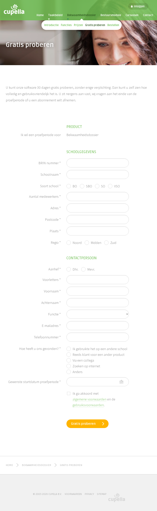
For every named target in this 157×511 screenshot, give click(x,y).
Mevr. (91, 269)
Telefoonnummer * (47, 337)
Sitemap (101, 494)
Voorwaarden (73, 494)
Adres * (56, 208)
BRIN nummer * (49, 163)
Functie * (54, 314)
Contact (148, 15)
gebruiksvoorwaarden (88, 405)
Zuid (113, 242)
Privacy (89, 494)
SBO (89, 186)
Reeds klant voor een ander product (98, 354)
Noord (77, 242)
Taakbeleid (55, 17)
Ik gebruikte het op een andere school (100, 349)
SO (103, 186)
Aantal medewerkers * (45, 196)
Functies (66, 25)
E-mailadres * (51, 325)
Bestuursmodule (111, 15)
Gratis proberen (95, 25)
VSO (117, 186)
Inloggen (139, 6)
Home (40, 15)
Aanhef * (54, 269)
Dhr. (75, 269)
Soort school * (50, 186)
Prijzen (78, 25)
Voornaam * (52, 291)
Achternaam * (51, 302)
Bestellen (113, 25)
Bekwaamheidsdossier (81, 17)
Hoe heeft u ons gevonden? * (40, 348)
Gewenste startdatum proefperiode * (34, 382)
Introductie (51, 25)
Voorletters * (52, 279)
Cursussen (132, 15)
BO (75, 186)
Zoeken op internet (86, 366)
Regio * (56, 242)
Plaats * (55, 231)
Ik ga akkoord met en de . (94, 399)
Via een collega (83, 360)
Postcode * (53, 219)
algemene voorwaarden (89, 399)
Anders (78, 372)
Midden (96, 242)
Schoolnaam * (51, 174)
